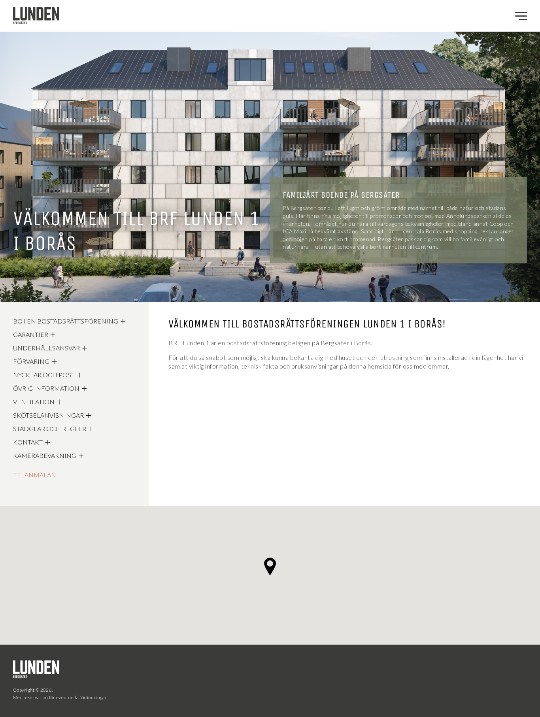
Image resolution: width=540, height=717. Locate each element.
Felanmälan (34, 475)
